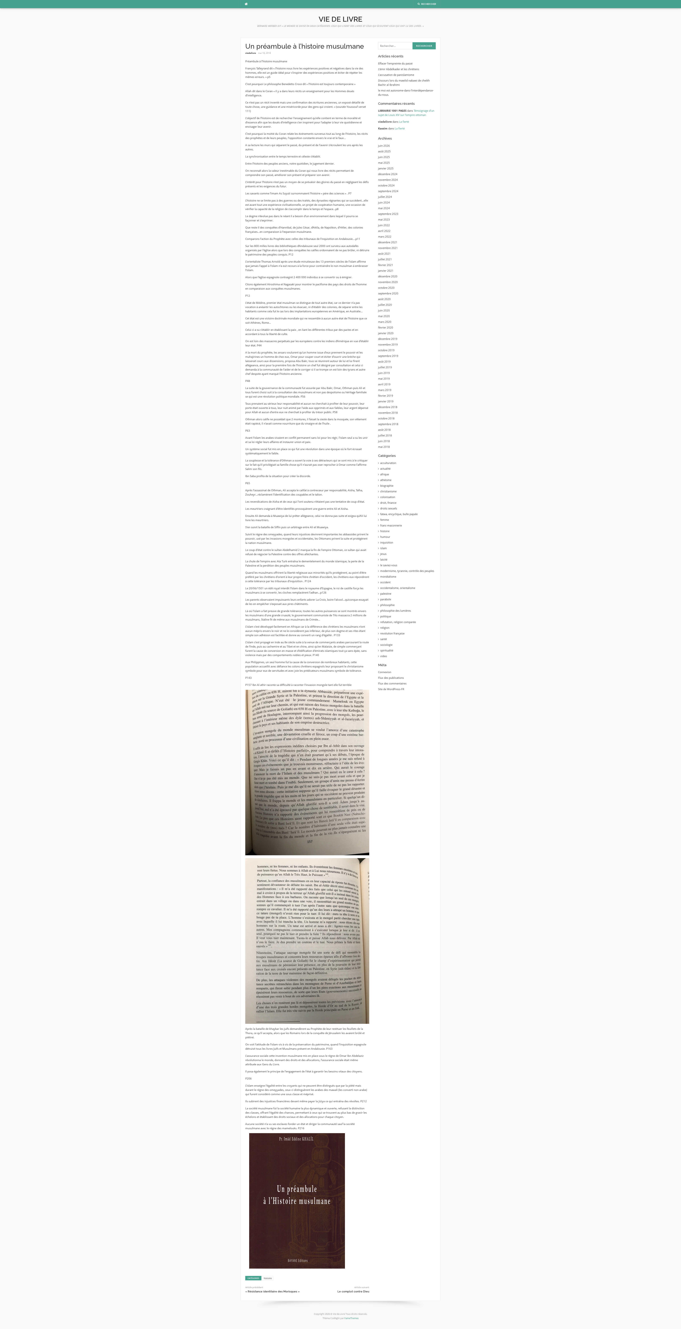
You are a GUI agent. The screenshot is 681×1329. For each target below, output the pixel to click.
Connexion (384, 672)
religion (384, 627)
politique (385, 616)
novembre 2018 (388, 412)
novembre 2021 (388, 248)
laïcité (383, 559)
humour (385, 537)
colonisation (387, 497)
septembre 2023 (388, 214)
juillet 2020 (385, 304)
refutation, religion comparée (398, 622)
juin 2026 (384, 145)
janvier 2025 (386, 168)
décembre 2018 (387, 407)
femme (384, 519)
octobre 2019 (386, 350)
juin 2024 (384, 202)
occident (385, 582)
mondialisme (388, 576)
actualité (385, 468)
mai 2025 (384, 162)
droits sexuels (388, 508)
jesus (383, 554)
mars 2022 (384, 236)
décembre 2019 (387, 339)
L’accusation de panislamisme (396, 75)
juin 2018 (384, 441)
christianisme (388, 491)
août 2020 (384, 299)
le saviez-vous (388, 565)
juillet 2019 (385, 367)
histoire (268, 1278)
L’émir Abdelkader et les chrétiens (398, 69)
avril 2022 (384, 231)
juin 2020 (384, 310)
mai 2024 (384, 208)
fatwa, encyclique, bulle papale (399, 514)
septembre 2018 (388, 424)
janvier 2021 (386, 270)
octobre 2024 (386, 185)
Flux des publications (391, 678)
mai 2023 (384, 219)
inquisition (386, 542)
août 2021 (384, 253)
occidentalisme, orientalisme (397, 588)
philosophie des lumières (395, 610)
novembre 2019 (388, 344)
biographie (386, 485)
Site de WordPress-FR (391, 689)
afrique (384, 474)
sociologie (386, 644)
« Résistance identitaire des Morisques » (272, 1291)
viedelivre (250, 53)
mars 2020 (384, 322)
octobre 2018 (386, 418)
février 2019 (385, 395)
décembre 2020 (387, 276)
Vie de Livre (340, 19)
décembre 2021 (387, 242)
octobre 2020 (386, 287)
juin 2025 (384, 157)
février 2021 (385, 265)
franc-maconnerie (391, 525)
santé (383, 639)
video (383, 656)
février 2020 (385, 327)
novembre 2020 (388, 282)
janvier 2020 (386, 333)
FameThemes (351, 1318)
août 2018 (384, 429)
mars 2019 (384, 390)
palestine (385, 593)
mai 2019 (384, 378)
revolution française (392, 633)
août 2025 (384, 151)
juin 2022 (384, 225)
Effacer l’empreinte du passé (395, 63)
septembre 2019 (388, 356)
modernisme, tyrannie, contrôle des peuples (407, 571)
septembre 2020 (388, 293)
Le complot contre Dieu (353, 1291)
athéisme (385, 480)
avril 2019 (384, 384)
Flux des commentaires (392, 683)
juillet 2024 (385, 197)
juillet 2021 (385, 259)
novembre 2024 (388, 179)
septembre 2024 (388, 191)
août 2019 (384, 361)
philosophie (387, 605)
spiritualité (386, 650)
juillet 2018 (385, 435)
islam (383, 548)
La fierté (404, 121)
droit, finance (388, 502)
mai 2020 (384, 316)
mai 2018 (384, 447)
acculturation (388, 463)
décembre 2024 (387, 174)
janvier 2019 (386, 401)
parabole (385, 599)
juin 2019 (384, 373)
